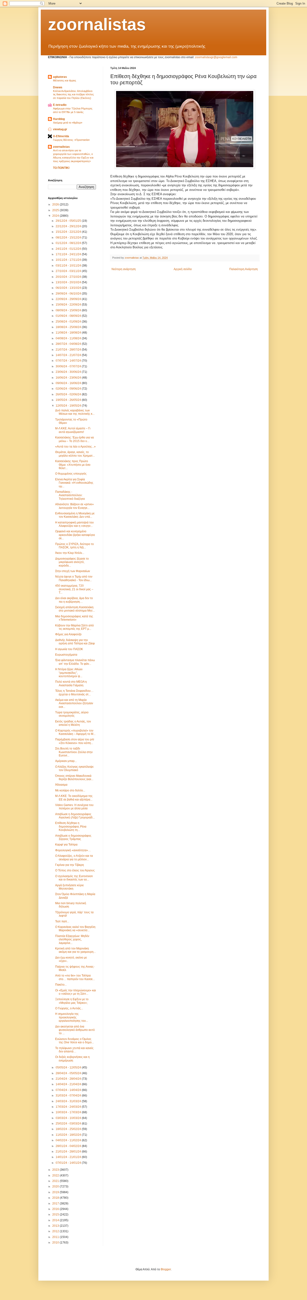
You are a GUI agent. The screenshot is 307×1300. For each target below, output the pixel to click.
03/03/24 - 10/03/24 (69, 1118)
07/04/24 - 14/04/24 (69, 1090)
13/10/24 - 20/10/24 (69, 282)
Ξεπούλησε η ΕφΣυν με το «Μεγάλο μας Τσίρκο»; (72, 1001)
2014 (56, 1220)
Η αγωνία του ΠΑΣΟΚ (69, 649)
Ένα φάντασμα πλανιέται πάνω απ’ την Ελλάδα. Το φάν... (75, 662)
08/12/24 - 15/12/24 (69, 237)
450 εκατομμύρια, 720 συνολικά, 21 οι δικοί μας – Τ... (74, 589)
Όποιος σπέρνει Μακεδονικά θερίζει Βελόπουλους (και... (74, 777)
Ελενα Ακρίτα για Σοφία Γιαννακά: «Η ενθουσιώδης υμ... (74, 483)
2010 (56, 1242)
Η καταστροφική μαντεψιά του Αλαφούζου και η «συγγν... (74, 524)
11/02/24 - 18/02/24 (69, 1134)
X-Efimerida (61, 136)
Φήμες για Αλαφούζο (68, 634)
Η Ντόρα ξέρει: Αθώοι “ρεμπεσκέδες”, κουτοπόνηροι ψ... (69, 673)
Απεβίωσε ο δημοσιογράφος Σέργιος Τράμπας (73, 837)
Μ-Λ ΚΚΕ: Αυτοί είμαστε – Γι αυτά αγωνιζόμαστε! (72, 430)
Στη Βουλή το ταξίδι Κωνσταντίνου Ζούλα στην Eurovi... (74, 752)
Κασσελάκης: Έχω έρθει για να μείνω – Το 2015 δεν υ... (74, 439)
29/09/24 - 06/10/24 (69, 293)
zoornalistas (97, 24)
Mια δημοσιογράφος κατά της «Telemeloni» (74, 618)
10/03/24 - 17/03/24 (69, 1112)
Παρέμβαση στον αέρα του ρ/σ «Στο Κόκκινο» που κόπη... (74, 741)
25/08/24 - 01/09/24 (69, 321)
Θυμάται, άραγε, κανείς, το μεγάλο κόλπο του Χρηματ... (75, 453)
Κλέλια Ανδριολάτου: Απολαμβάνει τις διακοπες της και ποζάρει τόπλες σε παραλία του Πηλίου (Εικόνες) (73, 95)
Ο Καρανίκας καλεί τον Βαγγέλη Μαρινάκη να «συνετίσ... (75, 928)
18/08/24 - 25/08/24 (69, 327)
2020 (56, 1186)
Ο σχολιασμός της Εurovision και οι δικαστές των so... (74, 877)
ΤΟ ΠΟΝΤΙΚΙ (61, 168)
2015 (56, 1214)
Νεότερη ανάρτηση (124, 269)
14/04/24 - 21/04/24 (69, 1084)
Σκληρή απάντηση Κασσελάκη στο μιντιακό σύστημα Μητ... (75, 609)
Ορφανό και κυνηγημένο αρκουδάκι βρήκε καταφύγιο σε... (75, 535)
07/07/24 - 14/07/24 (69, 360)
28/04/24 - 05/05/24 (69, 1073)
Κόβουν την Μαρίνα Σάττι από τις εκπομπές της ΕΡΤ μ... (74, 627)
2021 (56, 1181)
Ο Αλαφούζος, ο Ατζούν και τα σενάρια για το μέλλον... (74, 857)
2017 (56, 1203)
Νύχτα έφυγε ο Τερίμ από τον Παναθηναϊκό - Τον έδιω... (73, 578)
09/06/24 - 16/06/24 (69, 383)
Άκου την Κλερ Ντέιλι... (69, 553)
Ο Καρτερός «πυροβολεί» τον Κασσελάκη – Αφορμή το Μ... (75, 732)
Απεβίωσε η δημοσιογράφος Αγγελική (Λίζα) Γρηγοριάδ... (75, 815)
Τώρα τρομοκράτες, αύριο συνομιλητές (72, 714)
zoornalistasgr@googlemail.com (216, 57)
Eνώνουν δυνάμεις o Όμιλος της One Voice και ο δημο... (74, 1040)
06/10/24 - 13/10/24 (69, 288)
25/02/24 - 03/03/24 (69, 1123)
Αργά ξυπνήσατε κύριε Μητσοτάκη (69, 887)
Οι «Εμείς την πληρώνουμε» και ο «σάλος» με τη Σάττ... (75, 992)
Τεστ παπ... (62, 921)
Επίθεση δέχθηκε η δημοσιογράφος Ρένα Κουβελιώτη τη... (70, 826)
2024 (56, 215)
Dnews (57, 87)
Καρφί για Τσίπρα (66, 844)
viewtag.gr (60, 129)
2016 (56, 1209)
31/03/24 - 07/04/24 (69, 1095)
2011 (56, 1237)
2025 (56, 210)
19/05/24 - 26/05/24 (69, 400)
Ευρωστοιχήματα (66, 654)
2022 (56, 1175)
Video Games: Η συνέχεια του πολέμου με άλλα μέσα (74, 806)
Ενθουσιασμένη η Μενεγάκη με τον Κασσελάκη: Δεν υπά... (74, 515)
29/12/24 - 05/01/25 (69, 220)
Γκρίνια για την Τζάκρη (69, 865)
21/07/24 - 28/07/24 (69, 349)
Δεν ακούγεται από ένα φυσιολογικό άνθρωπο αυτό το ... (75, 1030)
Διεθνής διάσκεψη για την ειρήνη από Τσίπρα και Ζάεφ (75, 641)
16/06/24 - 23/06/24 (69, 377)
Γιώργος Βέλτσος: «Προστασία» (71, 139)
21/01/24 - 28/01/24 (69, 1151)
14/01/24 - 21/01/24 (69, 1157)
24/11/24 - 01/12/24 (69, 248)
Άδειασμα (61, 784)
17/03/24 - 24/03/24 (69, 1106)
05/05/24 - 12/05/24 (69, 1067)
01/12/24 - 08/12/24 (69, 243)
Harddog (59, 119)
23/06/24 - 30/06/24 (69, 372)
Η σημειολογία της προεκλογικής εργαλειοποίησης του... (71, 1017)
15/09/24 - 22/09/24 (69, 304)
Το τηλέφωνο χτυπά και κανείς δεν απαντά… (74, 1049)
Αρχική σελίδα (183, 269)
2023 (56, 1169)
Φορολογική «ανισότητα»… (73, 850)
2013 (56, 1225)
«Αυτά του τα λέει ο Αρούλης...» (75, 446)
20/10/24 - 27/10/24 (69, 276)
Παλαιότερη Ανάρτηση (243, 269)
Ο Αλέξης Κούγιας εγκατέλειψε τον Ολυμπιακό (74, 768)
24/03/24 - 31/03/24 (69, 1101)
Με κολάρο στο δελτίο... (70, 790)
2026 (56, 204)
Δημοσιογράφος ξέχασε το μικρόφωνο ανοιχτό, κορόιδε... (72, 562)
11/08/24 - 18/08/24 (69, 332)
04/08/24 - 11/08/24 (69, 338)
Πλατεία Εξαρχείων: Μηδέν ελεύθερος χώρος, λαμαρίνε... (72, 939)
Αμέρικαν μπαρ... (66, 761)
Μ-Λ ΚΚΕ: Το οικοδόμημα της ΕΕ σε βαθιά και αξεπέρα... (74, 797)
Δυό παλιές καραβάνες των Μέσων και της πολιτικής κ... (74, 412)
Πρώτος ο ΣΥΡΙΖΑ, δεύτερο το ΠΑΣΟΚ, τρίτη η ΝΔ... (74, 545)
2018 (56, 1197)
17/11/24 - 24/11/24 (69, 254)
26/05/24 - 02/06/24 (69, 394)
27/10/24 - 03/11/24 (69, 271)
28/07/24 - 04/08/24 (69, 344)
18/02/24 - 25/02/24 (69, 1129)
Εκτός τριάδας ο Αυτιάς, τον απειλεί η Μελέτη (73, 723)
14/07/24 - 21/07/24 (69, 355)
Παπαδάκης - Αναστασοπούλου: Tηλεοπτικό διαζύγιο (70, 495)
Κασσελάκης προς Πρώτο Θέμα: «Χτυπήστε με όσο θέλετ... (72, 465)
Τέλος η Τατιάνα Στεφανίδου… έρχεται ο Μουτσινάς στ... (74, 692)
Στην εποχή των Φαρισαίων (72, 571)
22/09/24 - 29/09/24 (69, 299)
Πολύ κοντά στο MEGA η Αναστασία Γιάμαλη (71, 683)
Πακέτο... (61, 984)
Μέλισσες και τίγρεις (64, 80)
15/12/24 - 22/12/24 (69, 231)
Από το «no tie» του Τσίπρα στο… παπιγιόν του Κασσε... (75, 977)
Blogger (166, 1269)
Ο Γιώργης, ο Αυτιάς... (69, 1008)
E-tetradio (59, 105)
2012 (56, 1231)
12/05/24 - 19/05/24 (69, 405)
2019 (56, 1192)
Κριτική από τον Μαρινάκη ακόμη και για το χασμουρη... (75, 950)
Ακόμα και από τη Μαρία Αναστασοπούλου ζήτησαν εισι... (74, 703)
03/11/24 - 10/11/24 (69, 265)
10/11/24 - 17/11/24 (69, 259)
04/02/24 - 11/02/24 (69, 1140)
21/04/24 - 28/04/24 (69, 1078)
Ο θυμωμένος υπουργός (71, 473)
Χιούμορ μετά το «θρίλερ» (67, 122)
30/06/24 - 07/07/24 (69, 366)
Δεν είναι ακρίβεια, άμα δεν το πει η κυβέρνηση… (74, 599)
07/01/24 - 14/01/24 (69, 1162)
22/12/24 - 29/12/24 (69, 226)
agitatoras (60, 77)
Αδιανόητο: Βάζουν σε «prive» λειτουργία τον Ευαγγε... (74, 506)
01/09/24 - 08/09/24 (69, 316)
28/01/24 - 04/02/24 (69, 1146)
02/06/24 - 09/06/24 (69, 388)
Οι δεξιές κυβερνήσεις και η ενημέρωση (72, 1058)
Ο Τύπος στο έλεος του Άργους (75, 870)
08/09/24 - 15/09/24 (69, 310)
